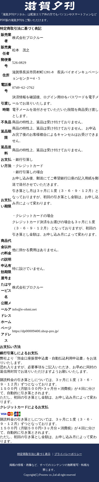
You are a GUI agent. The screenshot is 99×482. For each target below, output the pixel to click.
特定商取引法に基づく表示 (33, 454)
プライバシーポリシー (68, 454)
